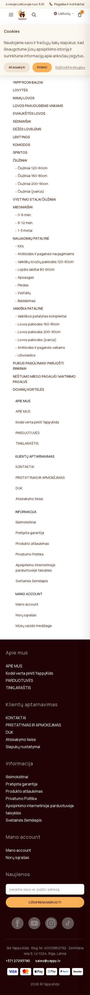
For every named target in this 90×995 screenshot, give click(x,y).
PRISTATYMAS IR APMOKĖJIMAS (40, 477)
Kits (21, 246)
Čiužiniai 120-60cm (33, 168)
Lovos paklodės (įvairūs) (37, 339)
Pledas (23, 285)
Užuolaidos (27, 355)
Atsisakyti (17, 67)
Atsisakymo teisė (29, 498)
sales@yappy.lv (47, 960)
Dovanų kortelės (28, 389)
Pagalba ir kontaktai (69, 4)
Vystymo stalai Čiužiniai (34, 199)
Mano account (27, 604)
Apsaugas (26, 277)
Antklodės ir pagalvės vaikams (41, 347)
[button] (11, 14)
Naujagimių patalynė (31, 238)
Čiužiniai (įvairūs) (31, 191)
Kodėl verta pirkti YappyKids (37, 422)
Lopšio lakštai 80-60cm (36, 269)
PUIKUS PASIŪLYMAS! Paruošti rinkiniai (38, 366)
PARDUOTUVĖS (27, 432)
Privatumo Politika (29, 554)
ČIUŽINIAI (20, 160)
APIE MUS (23, 411)
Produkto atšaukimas (32, 543)
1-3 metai (25, 230)
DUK (19, 488)
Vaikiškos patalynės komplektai (42, 316)
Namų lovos (24, 98)
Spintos (20, 152)
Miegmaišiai (23, 207)
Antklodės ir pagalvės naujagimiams (46, 253)
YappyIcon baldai (28, 82)
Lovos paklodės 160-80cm (39, 324)
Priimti (42, 67)
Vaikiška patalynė (28, 308)
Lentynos (21, 137)
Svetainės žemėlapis (32, 581)
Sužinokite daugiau (70, 67)
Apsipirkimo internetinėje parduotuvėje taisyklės (35, 568)
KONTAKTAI (25, 466)
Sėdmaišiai (22, 121)
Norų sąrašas (26, 615)
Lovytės (20, 90)
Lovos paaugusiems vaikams (38, 105)
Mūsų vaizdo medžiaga (34, 625)
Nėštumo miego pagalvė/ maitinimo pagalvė (44, 379)
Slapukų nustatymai (23, 746)
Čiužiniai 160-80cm (32, 175)
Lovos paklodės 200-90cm (39, 331)
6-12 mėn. (25, 222)
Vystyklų (24, 292)
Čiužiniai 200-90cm (33, 183)
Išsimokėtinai (26, 522)
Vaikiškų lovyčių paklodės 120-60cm (46, 261)
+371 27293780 (18, 960)
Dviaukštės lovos (29, 113)
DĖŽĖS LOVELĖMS (27, 129)
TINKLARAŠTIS (27, 443)
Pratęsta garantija (30, 532)
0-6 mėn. (25, 214)
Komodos (21, 144)
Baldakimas (27, 300)
